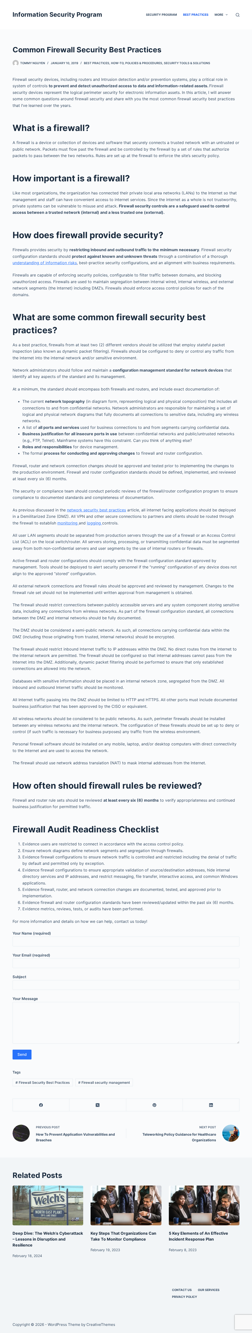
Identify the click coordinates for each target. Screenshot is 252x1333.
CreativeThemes (100, 1324)
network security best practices (96, 509)
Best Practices (195, 14)
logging (94, 523)
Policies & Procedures (143, 63)
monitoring (68, 523)
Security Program (161, 14)
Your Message (25, 998)
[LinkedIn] (211, 1105)
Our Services (209, 1290)
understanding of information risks (45, 262)
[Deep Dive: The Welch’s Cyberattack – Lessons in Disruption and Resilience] (48, 1205)
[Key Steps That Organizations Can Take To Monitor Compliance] (126, 1205)
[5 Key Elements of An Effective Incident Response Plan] (204, 1205)
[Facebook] (41, 1105)
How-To (117, 63)
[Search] (237, 15)
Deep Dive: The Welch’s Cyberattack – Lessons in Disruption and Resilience (48, 1239)
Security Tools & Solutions (187, 63)
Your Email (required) (31, 955)
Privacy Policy (184, 1297)
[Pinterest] (154, 1105)
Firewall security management (104, 1082)
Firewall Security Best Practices (43, 1082)
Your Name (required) (32, 933)
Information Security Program (57, 14)
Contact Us (182, 1290)
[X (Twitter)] (97, 1105)
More (219, 14)
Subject (19, 976)
